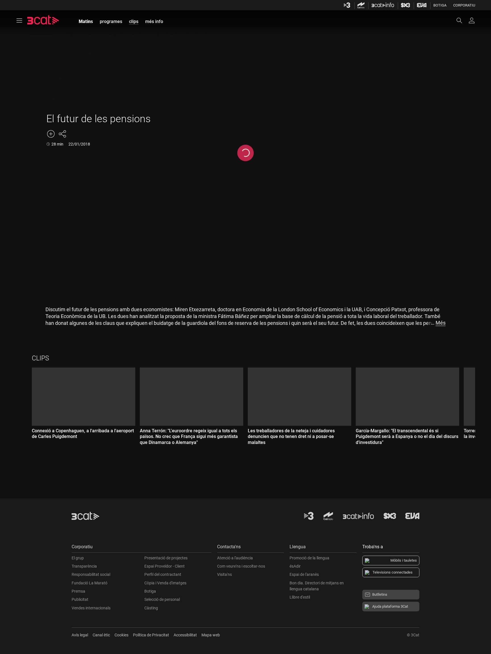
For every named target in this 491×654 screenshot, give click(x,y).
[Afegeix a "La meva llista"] (50, 133)
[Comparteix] (62, 133)
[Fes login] (471, 20)
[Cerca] (462, 20)
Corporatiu (464, 5)
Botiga (439, 5)
